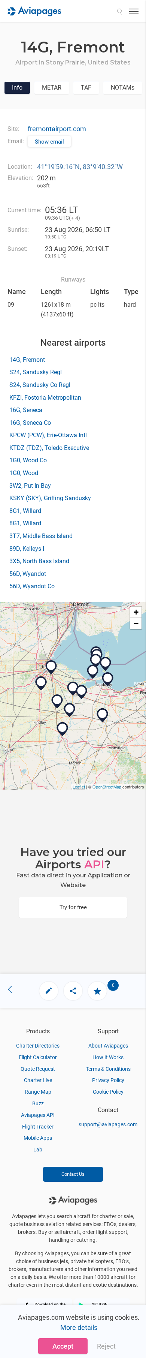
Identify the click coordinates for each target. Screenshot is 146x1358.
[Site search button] (119, 11)
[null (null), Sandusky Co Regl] (81, 692)
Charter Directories (38, 1046)
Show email (49, 141)
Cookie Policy (108, 1092)
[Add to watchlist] (97, 991)
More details (78, 1327)
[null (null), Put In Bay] (96, 661)
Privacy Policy (108, 1080)
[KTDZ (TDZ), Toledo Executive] (51, 667)
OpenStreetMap (106, 787)
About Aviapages (108, 1046)
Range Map (38, 1092)
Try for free (73, 907)
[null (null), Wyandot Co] (62, 729)
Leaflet (79, 787)
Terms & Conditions (108, 1069)
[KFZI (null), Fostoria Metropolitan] (57, 701)
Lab (37, 1150)
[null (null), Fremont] (73, 689)
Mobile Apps (38, 1138)
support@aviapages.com (108, 1124)
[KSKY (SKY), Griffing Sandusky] (108, 679)
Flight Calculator (38, 1057)
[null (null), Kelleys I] (105, 664)
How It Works (108, 1057)
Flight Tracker (38, 1127)
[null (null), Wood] (41, 683)
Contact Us (73, 1174)
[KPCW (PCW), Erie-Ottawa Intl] (93, 672)
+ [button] (136, 612)
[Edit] (48, 991)
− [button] (136, 623)
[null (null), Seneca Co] (70, 710)
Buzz (38, 1103)
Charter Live (38, 1080)
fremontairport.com (57, 129)
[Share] (73, 991)
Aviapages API (38, 1115)
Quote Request (38, 1069)
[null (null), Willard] (102, 715)
